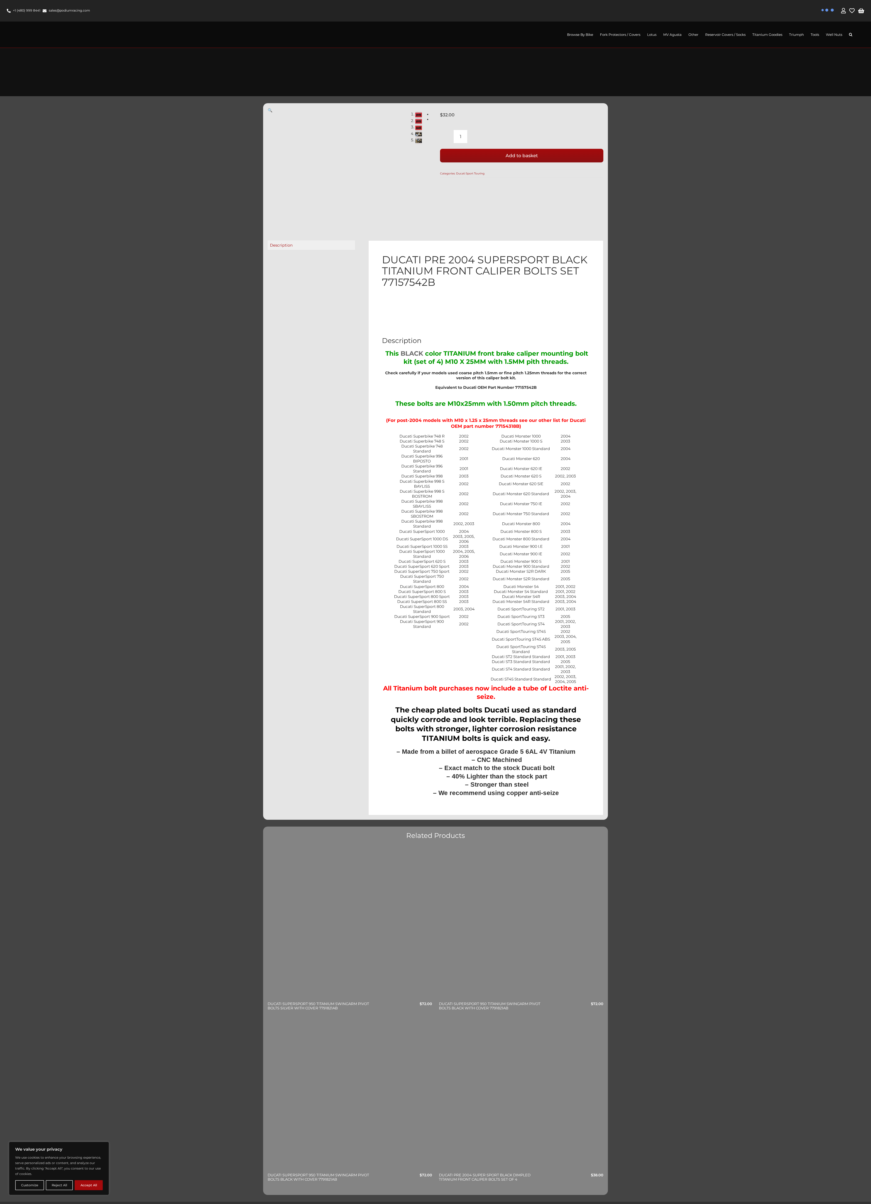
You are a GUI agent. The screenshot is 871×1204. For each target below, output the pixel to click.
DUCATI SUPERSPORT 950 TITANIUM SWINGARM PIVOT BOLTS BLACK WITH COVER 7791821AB (489, 1006)
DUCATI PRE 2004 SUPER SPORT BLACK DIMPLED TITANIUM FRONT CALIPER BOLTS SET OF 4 (485, 1177)
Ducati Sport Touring (470, 173)
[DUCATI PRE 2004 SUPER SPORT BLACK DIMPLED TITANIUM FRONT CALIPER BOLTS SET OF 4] (521, 1095)
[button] (851, 35)
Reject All (59, 1185)
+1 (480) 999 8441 (26, 10)
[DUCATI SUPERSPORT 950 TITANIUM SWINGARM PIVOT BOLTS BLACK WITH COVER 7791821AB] (521, 924)
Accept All (89, 1185)
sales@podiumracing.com (69, 10)
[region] (59, 1168)
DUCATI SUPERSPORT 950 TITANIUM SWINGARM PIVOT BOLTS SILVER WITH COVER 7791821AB (318, 1006)
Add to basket (522, 155)
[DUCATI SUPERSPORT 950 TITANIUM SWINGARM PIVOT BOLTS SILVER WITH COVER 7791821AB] (350, 924)
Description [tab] (281, 245)
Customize (29, 1185)
